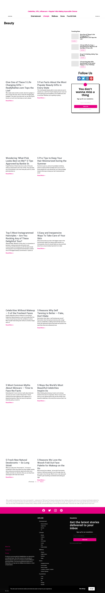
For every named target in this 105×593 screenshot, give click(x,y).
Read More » (10, 100)
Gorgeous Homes (45, 563)
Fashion (42, 537)
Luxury (42, 543)
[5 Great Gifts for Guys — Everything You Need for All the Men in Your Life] (75, 47)
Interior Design (44, 567)
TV (41, 530)
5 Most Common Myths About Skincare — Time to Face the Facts (19, 388)
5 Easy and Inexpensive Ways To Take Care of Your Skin (51, 235)
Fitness (42, 552)
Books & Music (44, 524)
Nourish (42, 584)
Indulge (42, 582)
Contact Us (8, 550)
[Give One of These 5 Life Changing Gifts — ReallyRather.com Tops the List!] (75, 36)
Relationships (44, 547)
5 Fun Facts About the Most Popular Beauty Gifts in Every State (51, 85)
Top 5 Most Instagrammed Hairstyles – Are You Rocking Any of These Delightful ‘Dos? (19, 237)
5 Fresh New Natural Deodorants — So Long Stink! (17, 463)
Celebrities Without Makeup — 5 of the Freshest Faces (20, 312)
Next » (42, 481)
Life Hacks (43, 541)
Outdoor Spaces (44, 571)
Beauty (42, 535)
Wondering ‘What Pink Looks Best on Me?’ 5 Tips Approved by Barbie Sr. (19, 161)
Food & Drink (71, 16)
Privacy (7, 553)
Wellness (55, 16)
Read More (74, 41)
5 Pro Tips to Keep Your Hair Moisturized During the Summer (51, 161)
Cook (42, 576)
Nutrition (43, 556)
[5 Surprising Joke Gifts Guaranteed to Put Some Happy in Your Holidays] (75, 63)
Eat (41, 580)
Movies (42, 528)
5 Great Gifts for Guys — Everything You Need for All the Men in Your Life (88, 46)
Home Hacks (44, 565)
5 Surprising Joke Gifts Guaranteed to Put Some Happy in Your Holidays (87, 63)
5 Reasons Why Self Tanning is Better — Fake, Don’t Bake (50, 313)
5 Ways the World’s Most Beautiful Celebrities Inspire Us (50, 388)
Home (62, 16)
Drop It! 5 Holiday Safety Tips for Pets (89, 54)
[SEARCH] (6, 16)
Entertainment (36, 16)
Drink (42, 578)
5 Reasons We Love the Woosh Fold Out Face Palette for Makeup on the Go (50, 464)
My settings (82, 588)
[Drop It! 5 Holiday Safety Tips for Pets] (75, 56)
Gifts (42, 539)
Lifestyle (46, 16)
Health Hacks (44, 554)
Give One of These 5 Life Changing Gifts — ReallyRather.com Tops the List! (20, 86)
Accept (91, 588)
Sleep (42, 558)
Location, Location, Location (47, 569)
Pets (42, 545)
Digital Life (43, 525)
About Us (7, 546)
